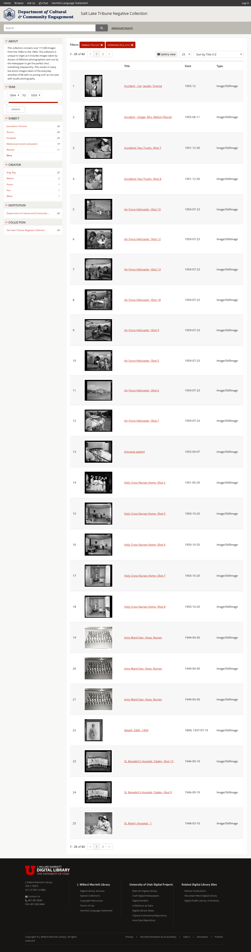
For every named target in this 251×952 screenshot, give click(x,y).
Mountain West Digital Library (200, 895)
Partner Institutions (195, 891)
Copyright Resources (91, 900)
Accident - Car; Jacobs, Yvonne (143, 86)
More (9, 155)
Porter (10, 184)
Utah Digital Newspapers (145, 895)
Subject (13, 118)
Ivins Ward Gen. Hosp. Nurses (143, 637)
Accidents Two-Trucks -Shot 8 (142, 179)
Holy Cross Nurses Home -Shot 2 (145, 482)
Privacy (129, 936)
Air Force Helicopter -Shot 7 (141, 420)
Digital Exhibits (140, 900)
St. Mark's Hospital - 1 (138, 823)
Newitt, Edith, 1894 (136, 730)
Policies (219, 936)
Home (7, 3)
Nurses (10, 132)
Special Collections (90, 895)
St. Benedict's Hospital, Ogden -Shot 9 (148, 792)
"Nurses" (91, 45)
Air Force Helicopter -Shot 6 (141, 390)
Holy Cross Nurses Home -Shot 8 (145, 606)
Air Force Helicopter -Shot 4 (141, 330)
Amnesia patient (134, 452)
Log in (245, 3)
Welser (10, 178)
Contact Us (34, 896)
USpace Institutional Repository (149, 915)
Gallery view (167, 54)
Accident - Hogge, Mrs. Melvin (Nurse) (148, 117)
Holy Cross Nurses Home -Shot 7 (145, 575)
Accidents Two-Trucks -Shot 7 (142, 148)
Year (11, 87)
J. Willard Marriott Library (38, 882)
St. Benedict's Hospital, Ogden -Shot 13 (148, 761)
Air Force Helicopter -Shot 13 (142, 269)
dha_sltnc (119, 45)
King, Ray (11, 172)
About (13, 41)
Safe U (186, 936)
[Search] (102, 27)
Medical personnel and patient (22, 143)
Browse (19, 3)
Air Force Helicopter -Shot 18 (142, 300)
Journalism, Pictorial (17, 126)
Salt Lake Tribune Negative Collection (114, 13)
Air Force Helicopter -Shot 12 (142, 239)
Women (11, 149)
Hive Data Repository (143, 920)
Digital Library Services (92, 891)
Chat (45, 3)
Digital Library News (143, 910)
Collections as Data (142, 905)
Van (8, 190)
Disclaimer (202, 936)
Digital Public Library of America (201, 900)
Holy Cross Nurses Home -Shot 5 (145, 513)
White (9, 196)
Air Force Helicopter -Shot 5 (141, 360)
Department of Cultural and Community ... (28, 213)
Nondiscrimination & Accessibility (158, 936)
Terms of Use (87, 905)
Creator (14, 165)
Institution (17, 205)
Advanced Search (122, 28)
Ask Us (31, 3)
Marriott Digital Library (144, 891)
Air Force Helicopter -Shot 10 (142, 209)
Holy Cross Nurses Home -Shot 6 (145, 544)
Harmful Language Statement (70, 3)
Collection (17, 222)
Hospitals (11, 138)
